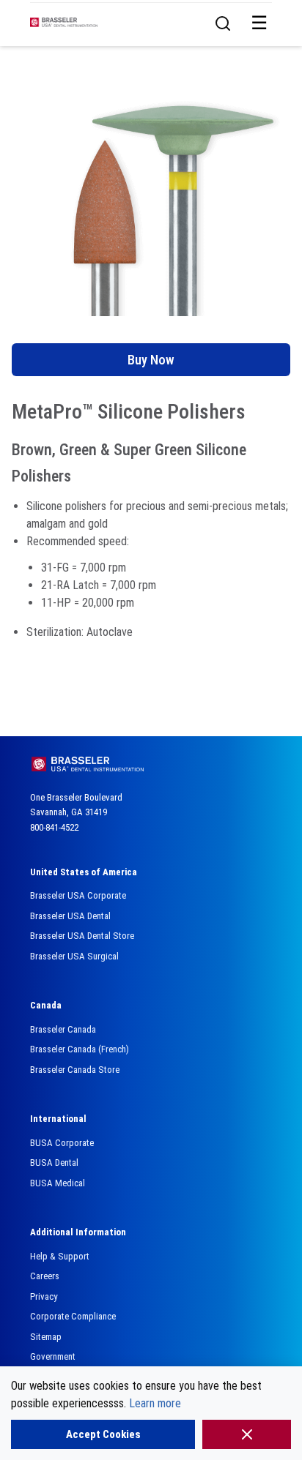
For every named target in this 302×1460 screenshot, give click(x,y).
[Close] (246, 1434)
